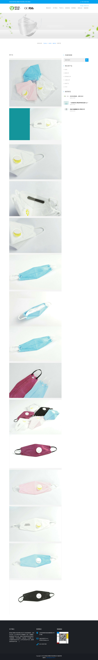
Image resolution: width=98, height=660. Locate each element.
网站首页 (48, 8)
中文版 (81, 5)
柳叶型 (54, 43)
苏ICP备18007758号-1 (51, 657)
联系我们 (73, 8)
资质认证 (80, 8)
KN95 (50, 43)
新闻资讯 (67, 8)
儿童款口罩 (67, 80)
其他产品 (67, 83)
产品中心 (61, 8)
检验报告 (86, 8)
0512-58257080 (85, 1)
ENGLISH (86, 5)
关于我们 (55, 8)
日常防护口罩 (68, 76)
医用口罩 (67, 73)
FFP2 (66, 86)
